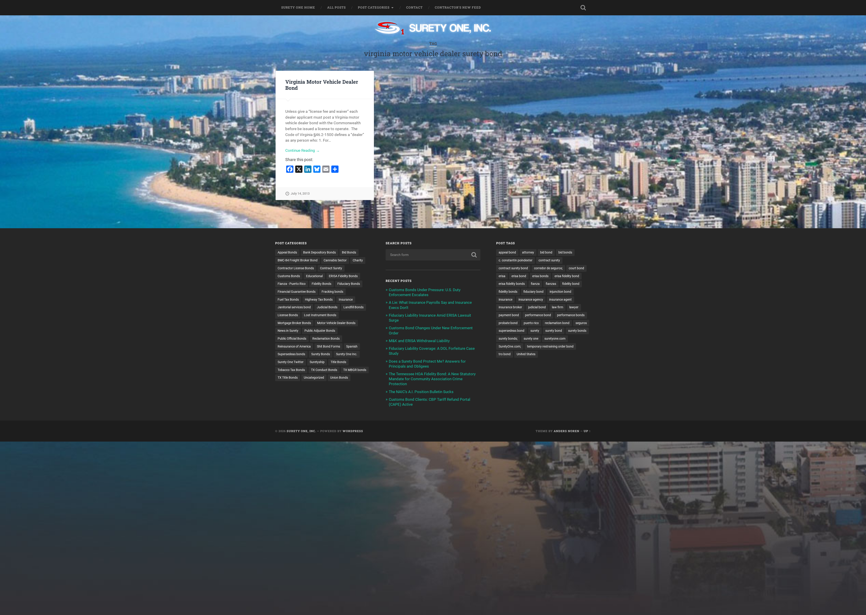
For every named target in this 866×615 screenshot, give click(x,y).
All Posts (336, 7)
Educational (314, 276)
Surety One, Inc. (301, 431)
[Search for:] (433, 254)
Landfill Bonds (353, 307)
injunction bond (560, 291)
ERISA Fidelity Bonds (343, 276)
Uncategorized (314, 377)
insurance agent (560, 299)
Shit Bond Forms (328, 346)
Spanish (351, 346)
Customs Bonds (289, 276)
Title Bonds (338, 362)
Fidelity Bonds (321, 284)
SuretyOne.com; (510, 346)
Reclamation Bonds (326, 338)
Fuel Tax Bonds (288, 299)
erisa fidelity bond (567, 276)
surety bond (553, 330)
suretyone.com (554, 338)
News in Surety (288, 330)
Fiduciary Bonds (348, 284)
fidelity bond (570, 284)
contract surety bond (513, 268)
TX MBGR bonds (354, 370)
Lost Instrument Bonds (320, 315)
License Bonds (288, 315)
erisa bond (518, 276)
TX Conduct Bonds (324, 370)
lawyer (573, 307)
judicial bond (537, 307)
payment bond (509, 315)
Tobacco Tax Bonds (291, 370)
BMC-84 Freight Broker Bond (298, 260)
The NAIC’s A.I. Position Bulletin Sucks (421, 391)
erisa (502, 276)
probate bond (508, 323)
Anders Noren (566, 431)
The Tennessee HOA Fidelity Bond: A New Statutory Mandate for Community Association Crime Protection (432, 379)
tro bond (505, 354)
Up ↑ (587, 431)
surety (534, 330)
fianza (535, 284)
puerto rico (531, 323)
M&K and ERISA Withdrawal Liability (419, 341)
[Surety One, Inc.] (433, 28)
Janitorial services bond (294, 307)
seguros (581, 323)
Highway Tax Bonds (319, 299)
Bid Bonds (349, 252)
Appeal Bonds (287, 252)
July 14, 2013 (300, 194)
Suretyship (317, 362)
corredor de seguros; (548, 268)
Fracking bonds (332, 291)
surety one (531, 338)
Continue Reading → (302, 150)
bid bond (546, 252)
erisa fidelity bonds (512, 284)
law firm (557, 307)
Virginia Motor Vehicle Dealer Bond (321, 84)
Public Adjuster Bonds (319, 330)
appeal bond (507, 252)
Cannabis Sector (335, 260)
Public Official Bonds (292, 338)
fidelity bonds (508, 291)
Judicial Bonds (327, 307)
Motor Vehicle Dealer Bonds (336, 323)
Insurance (346, 299)
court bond (576, 268)
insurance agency (530, 299)
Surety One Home (298, 7)
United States (526, 354)
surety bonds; (508, 338)
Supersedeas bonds (291, 354)
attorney (528, 252)
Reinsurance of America (294, 346)
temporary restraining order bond (550, 346)
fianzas (551, 284)
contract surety (549, 260)
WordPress (353, 431)
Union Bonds (339, 377)
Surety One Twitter (291, 362)
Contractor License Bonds (296, 268)
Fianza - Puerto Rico (292, 284)
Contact (414, 7)
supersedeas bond (511, 330)
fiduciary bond (533, 291)
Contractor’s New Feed (458, 7)
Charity (358, 260)
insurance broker (510, 307)
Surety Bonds (320, 354)
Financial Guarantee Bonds (297, 291)
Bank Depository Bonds (319, 252)
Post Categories (373, 7)
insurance (505, 299)
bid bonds (565, 252)
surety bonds (577, 330)
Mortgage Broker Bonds (294, 323)
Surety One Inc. (346, 354)
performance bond (538, 315)
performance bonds (571, 315)
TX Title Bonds (288, 377)
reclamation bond (557, 323)
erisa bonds (540, 276)
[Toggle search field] (583, 7)
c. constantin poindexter (515, 260)
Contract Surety (331, 268)
